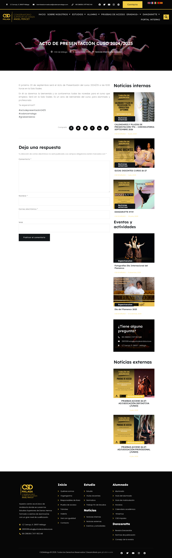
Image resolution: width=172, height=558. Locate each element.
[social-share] (71, 128)
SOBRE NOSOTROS (57, 14)
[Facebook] (100, 4)
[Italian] (155, 3)
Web (21, 222)
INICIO (42, 14)
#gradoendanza (27, 116)
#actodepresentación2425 (32, 110)
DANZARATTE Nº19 (124, 212)
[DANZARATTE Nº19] (133, 194)
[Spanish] (161, 3)
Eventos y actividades (125, 224)
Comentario (25, 159)
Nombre (23, 196)
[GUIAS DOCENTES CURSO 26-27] (133, 153)
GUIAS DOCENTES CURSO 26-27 (131, 170)
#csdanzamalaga (27, 113)
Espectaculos (125, 261)
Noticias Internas (122, 119)
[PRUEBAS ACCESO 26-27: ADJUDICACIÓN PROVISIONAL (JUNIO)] (133, 429)
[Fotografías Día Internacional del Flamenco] (133, 248)
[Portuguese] (158, 3)
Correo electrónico (28, 209)
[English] (149, 3)
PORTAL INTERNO (150, 19)
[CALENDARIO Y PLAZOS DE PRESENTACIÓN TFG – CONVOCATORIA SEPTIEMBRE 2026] (133, 107)
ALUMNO (92, 14)
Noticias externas (123, 165)
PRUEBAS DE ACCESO (113, 14)
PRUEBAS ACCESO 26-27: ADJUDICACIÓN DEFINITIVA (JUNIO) (134, 403)
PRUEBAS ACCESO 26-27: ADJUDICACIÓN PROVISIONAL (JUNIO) (133, 449)
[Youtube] (109, 4)
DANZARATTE (150, 14)
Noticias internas (132, 85)
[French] (152, 3)
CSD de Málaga (120, 134)
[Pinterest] (118, 4)
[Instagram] (114, 4)
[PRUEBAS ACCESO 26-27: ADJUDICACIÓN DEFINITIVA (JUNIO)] (133, 383)
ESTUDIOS (77, 14)
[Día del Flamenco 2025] (133, 291)
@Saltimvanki (107, 552)
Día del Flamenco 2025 (126, 309)
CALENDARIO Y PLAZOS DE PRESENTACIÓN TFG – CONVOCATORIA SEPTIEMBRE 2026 (134, 127)
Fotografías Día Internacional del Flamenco (131, 266)
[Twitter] (104, 4)
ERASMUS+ (133, 14)
